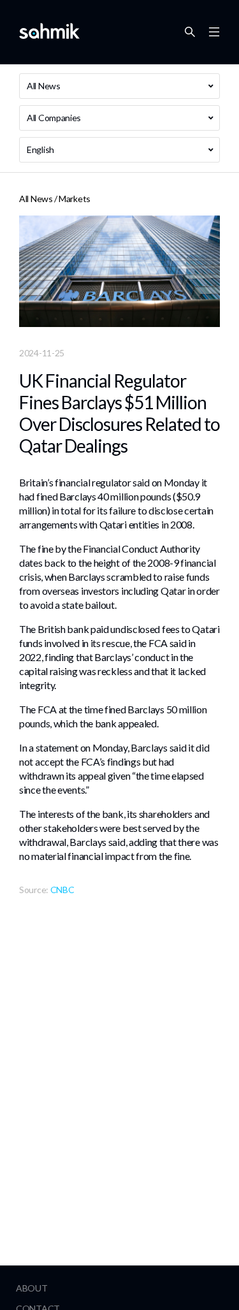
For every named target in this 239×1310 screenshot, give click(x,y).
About (32, 1288)
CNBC (62, 889)
